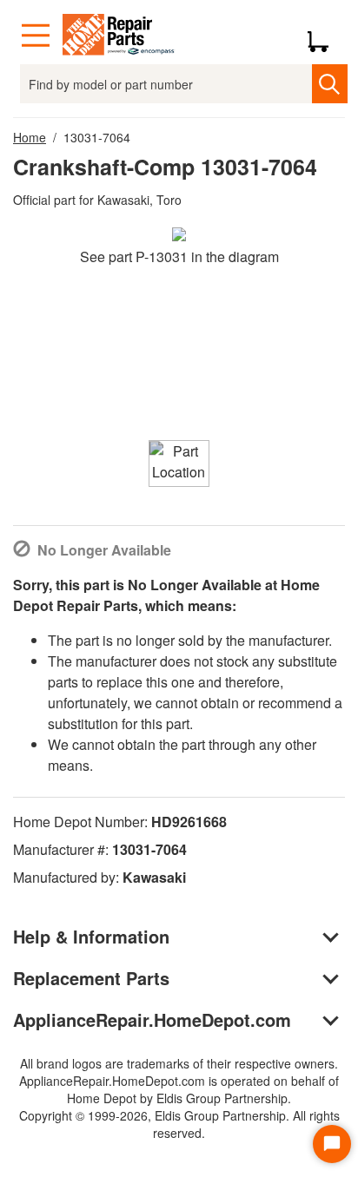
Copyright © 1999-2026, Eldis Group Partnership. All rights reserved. (179, 1124)
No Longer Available (104, 550)
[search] (330, 83)
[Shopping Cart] (324, 35)
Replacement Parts (91, 977)
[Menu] (36, 35)
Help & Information (91, 936)
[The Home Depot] (119, 35)
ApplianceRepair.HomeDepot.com (152, 1019)
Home (29, 137)
